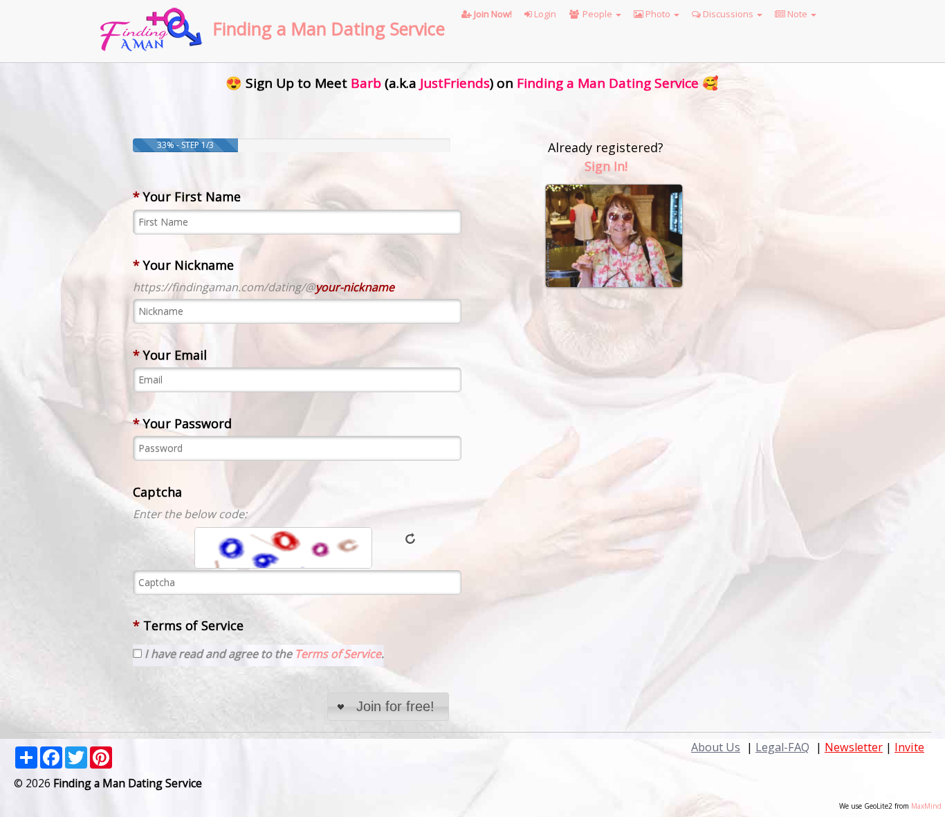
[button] (388, 706)
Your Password (182, 423)
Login (544, 14)
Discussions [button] (728, 14)
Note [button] (797, 14)
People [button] (597, 14)
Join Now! (492, 14)
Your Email (170, 355)
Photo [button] (657, 14)
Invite (909, 747)
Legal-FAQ (782, 747)
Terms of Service (188, 625)
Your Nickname (183, 265)
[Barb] (614, 234)
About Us (715, 747)
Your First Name (187, 196)
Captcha (157, 492)
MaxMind (926, 806)
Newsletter (854, 747)
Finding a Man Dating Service (329, 28)
